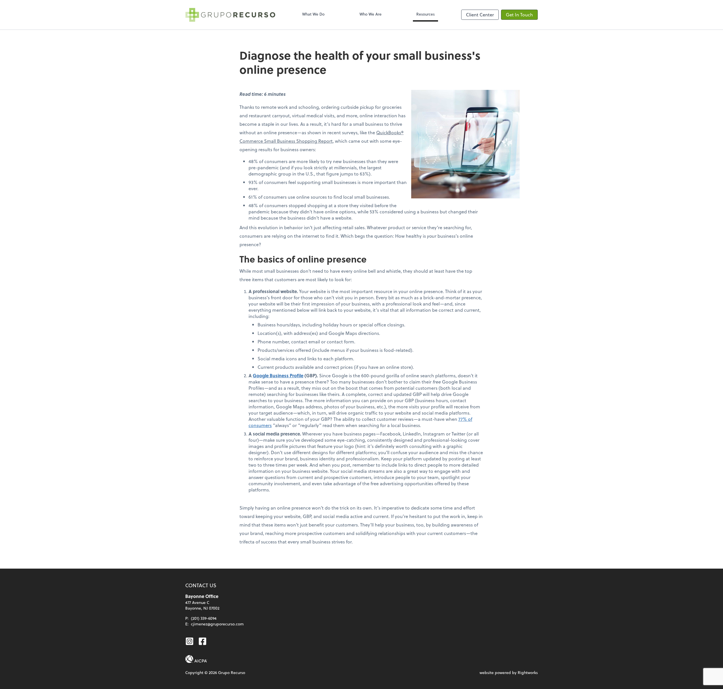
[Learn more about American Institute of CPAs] (196, 659)
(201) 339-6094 (204, 618)
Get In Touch (519, 14)
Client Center (480, 14)
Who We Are (371, 14)
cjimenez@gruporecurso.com (217, 624)
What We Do (313, 14)
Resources (425, 14)
